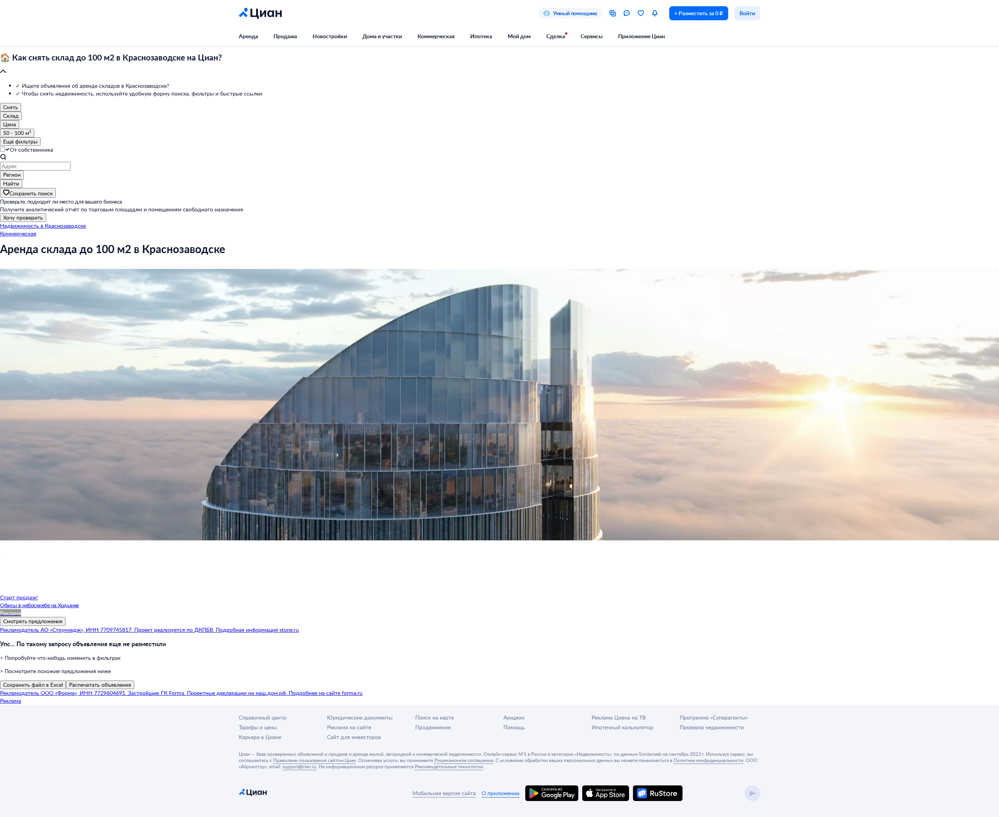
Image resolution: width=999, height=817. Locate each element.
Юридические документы (360, 717)
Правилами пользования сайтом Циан (314, 760)
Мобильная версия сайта (444, 793)
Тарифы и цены (258, 727)
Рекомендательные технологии (449, 766)
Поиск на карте (434, 717)
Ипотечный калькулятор (622, 727)
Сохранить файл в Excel (33, 684)
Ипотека (481, 36)
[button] (499, 64)
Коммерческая (436, 36)
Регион (12, 174)
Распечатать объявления (100, 684)
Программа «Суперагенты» (714, 717)
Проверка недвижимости (712, 727)
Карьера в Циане (260, 737)
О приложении (500, 793)
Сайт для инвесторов (354, 737)
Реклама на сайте (349, 727)
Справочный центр (262, 717)
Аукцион (513, 717)
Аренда (248, 36)
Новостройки (330, 36)
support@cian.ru (299, 766)
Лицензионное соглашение (463, 760)
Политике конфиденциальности (708, 760)
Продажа (285, 36)
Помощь (514, 727)
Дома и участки (382, 36)
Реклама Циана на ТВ (619, 717)
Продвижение (433, 727)
